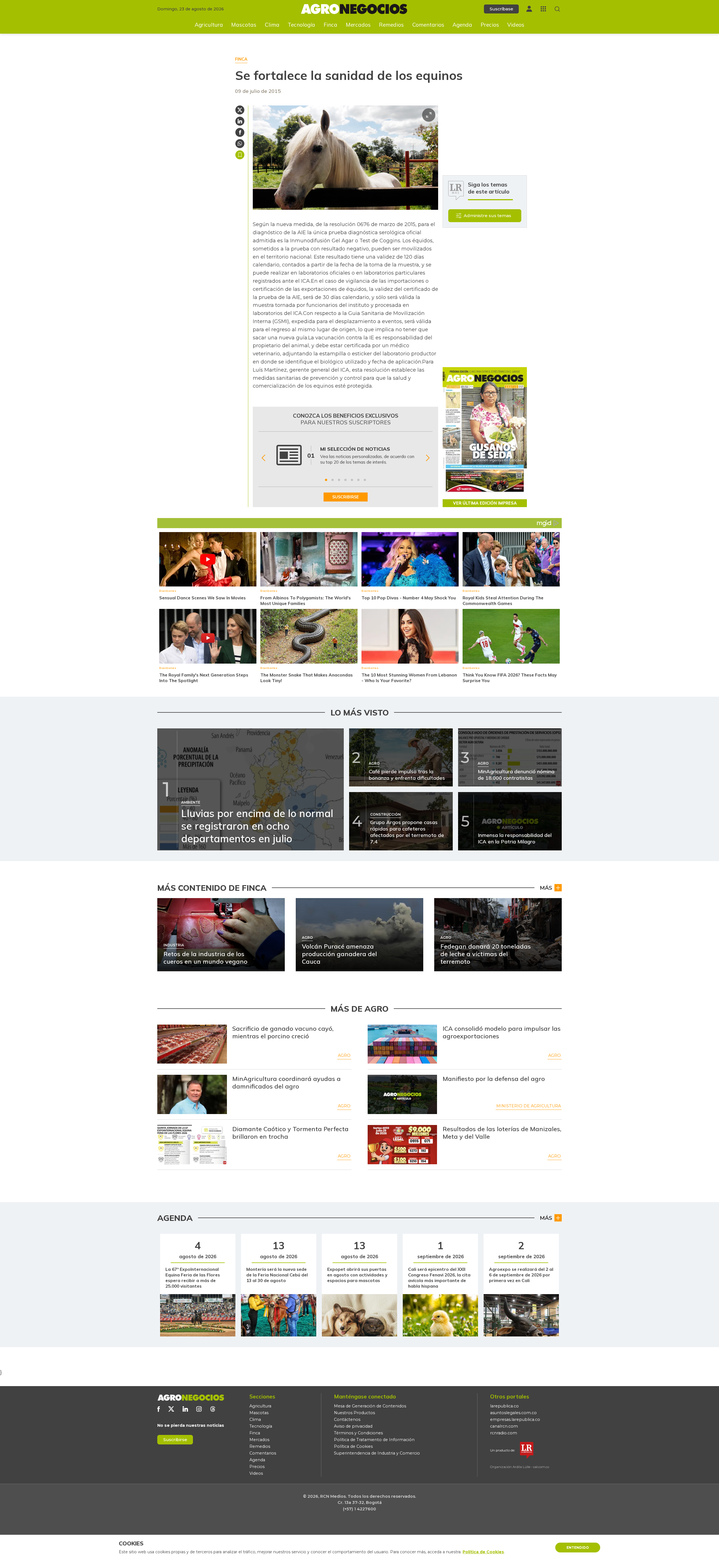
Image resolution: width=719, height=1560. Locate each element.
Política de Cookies (353, 1446)
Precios (490, 24)
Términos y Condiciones (358, 1432)
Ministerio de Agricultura (528, 1105)
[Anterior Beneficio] (263, 458)
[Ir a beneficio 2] (332, 480)
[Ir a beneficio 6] (358, 480)
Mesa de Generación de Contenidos (370, 1406)
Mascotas (243, 24)
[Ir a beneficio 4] (345, 480)
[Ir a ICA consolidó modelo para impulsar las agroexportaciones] (402, 1044)
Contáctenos (347, 1419)
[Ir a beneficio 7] (365, 480)
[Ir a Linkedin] (185, 1409)
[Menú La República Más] (543, 9)
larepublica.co (504, 1406)
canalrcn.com (504, 1426)
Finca (330, 24)
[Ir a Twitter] (171, 1409)
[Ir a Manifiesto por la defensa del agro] (402, 1094)
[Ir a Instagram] (199, 1409)
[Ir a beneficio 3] (339, 480)
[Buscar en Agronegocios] (557, 9)
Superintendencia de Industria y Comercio (377, 1453)
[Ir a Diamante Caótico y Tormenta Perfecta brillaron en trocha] (192, 1144)
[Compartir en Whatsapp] (239, 143)
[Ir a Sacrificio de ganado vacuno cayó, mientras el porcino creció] (192, 1044)
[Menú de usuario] (529, 9)
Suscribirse (175, 1439)
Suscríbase (501, 8)
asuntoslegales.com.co (513, 1412)
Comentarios (428, 24)
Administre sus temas (487, 215)
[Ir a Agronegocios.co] (190, 1398)
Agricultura (209, 24)
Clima (272, 24)
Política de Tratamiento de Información (374, 1439)
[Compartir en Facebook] (239, 132)
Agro (344, 1055)
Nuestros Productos (354, 1412)
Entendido (577, 1547)
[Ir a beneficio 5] (352, 480)
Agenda (462, 24)
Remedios (391, 24)
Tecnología (301, 24)
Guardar (239, 154)
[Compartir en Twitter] (239, 109)
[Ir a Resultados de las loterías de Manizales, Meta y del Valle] (402, 1144)
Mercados (358, 24)
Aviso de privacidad (353, 1426)
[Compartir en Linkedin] (239, 121)
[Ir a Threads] (212, 1409)
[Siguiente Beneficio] (428, 458)
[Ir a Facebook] (158, 1409)
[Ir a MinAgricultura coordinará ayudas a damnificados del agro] (192, 1094)
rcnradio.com (503, 1432)
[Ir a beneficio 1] (326, 480)
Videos (515, 24)
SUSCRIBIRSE (345, 497)
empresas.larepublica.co (515, 1419)
